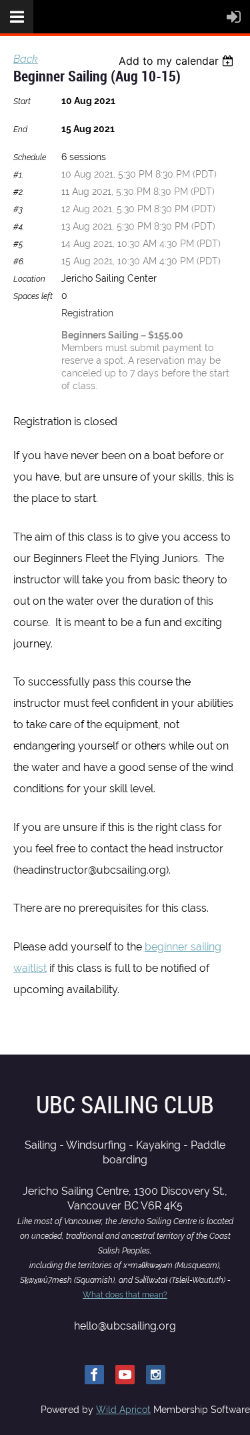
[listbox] (178, 61)
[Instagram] (155, 1374)
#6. (19, 261)
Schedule (29, 157)
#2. (18, 192)
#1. (18, 175)
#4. (18, 227)
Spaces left (33, 296)
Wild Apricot (123, 1409)
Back (25, 59)
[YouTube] (125, 1374)
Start (22, 101)
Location (29, 279)
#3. (18, 209)
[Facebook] (94, 1374)
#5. (18, 244)
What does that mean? (125, 1295)
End (20, 129)
